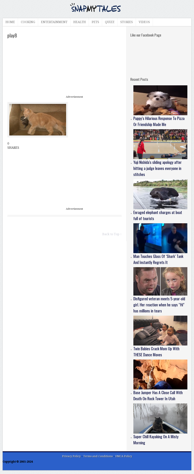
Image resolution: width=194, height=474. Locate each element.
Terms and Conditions (98, 456)
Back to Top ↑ (112, 234)
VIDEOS (144, 22)
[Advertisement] (64, 67)
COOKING (28, 22)
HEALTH (79, 22)
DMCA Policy (123, 456)
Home (10, 22)
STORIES (126, 22)
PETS (95, 22)
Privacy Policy (71, 456)
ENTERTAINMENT (54, 22)
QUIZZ (109, 22)
